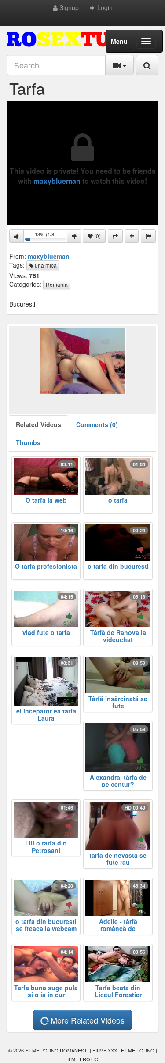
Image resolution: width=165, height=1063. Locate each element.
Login (104, 7)
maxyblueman (57, 181)
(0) (97, 235)
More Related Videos (86, 1020)
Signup (68, 7)
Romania (57, 284)
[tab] (38, 424)
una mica (45, 265)
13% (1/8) (45, 237)
